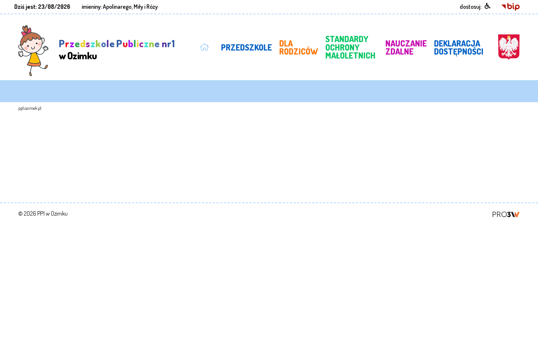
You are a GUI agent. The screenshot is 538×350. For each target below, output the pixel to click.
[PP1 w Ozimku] (33, 50)
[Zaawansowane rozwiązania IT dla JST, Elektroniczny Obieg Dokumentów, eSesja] (506, 213)
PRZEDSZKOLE (246, 47)
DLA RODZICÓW (298, 47)
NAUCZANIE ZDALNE (406, 47)
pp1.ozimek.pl (29, 108)
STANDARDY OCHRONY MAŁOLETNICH (350, 47)
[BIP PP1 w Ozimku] (510, 6)
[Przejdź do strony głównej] (204, 46)
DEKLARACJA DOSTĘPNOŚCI (458, 47)
